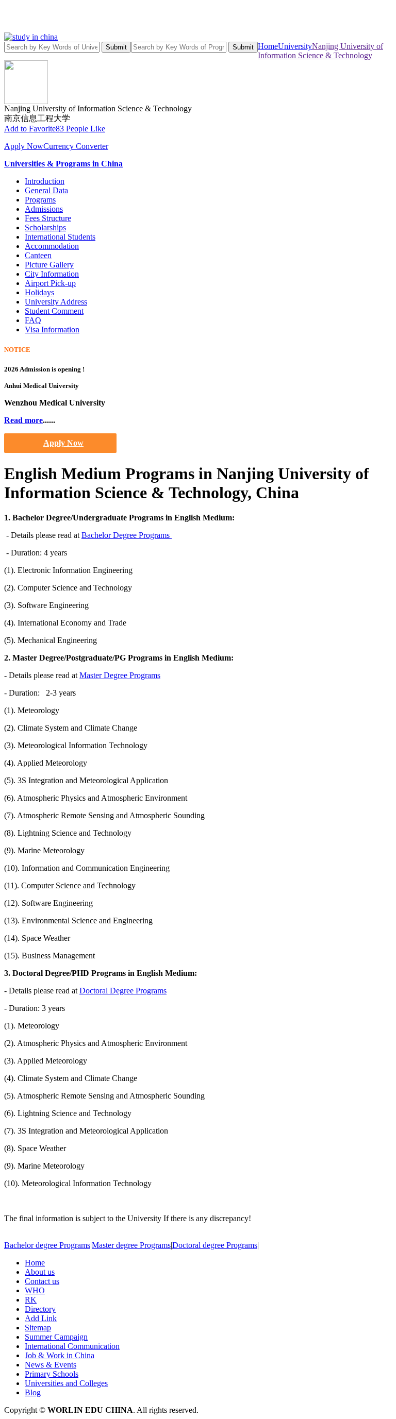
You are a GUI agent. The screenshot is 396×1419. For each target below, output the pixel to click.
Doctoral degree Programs (214, 1245)
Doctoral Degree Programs (123, 990)
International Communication (72, 1346)
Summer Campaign (56, 1336)
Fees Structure (48, 218)
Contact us (42, 1281)
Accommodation (52, 246)
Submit (116, 47)
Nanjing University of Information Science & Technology (320, 51)
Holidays (39, 292)
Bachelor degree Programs (47, 1245)
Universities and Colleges (66, 1383)
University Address (56, 301)
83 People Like (80, 128)
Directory (40, 1309)
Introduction (44, 181)
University (295, 46)
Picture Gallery (49, 264)
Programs (40, 199)
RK (31, 1299)
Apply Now (23, 146)
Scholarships (45, 227)
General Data (46, 190)
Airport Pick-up (50, 283)
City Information (52, 273)
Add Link (41, 1318)
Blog (33, 1392)
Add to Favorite (30, 128)
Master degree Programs (131, 1245)
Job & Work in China (59, 1355)
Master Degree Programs (119, 675)
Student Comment (54, 311)
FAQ (33, 320)
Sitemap (38, 1327)
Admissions (44, 209)
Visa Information (52, 329)
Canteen (38, 255)
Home (268, 46)
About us (40, 1272)
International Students (60, 236)
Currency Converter (75, 146)
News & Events (50, 1364)
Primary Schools (51, 1374)
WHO (35, 1290)
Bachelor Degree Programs (126, 535)
